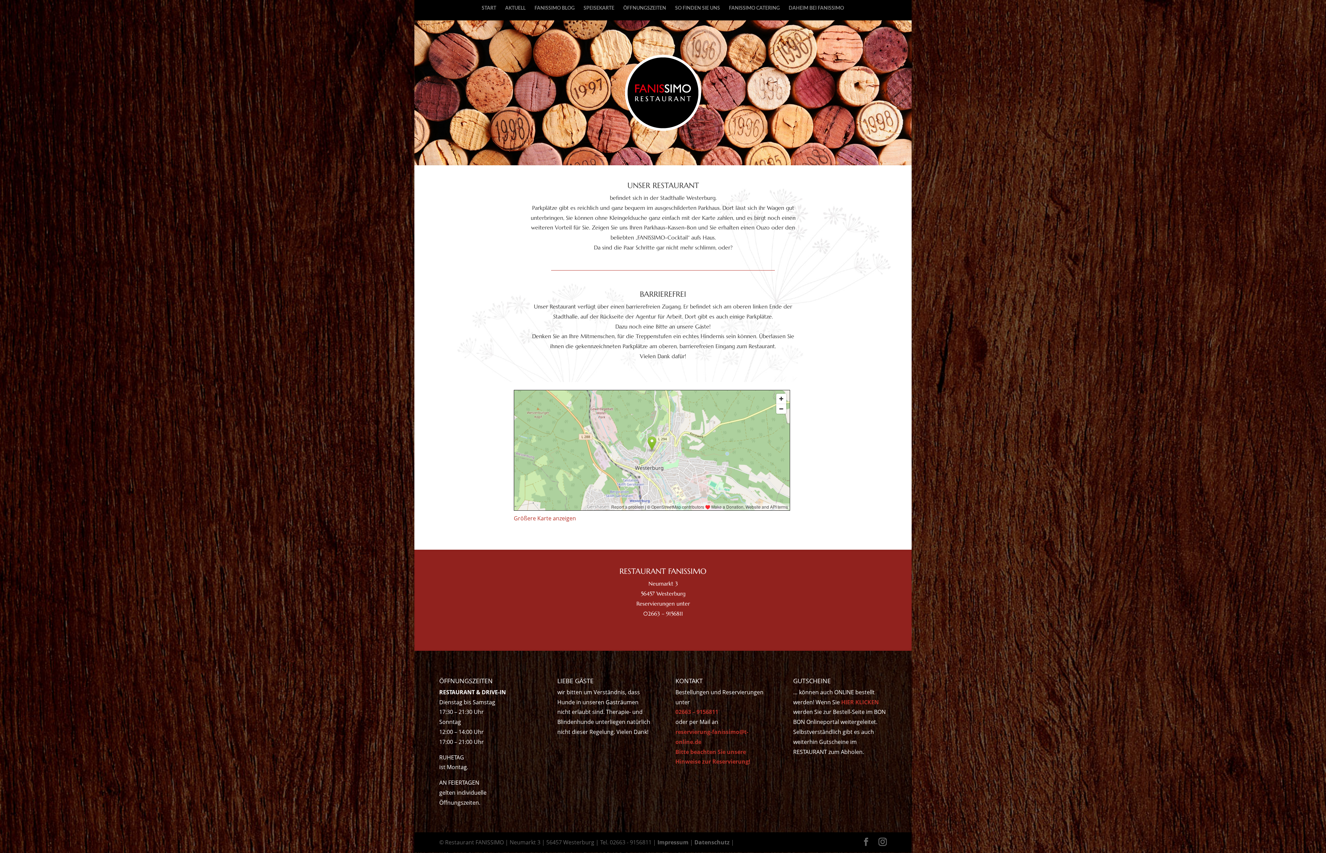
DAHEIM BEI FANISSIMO (816, 8)
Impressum (673, 842)
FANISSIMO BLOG (555, 8)
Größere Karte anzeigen (545, 518)
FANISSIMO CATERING (754, 8)
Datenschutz (712, 842)
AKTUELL (515, 8)
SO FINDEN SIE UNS (697, 8)
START (489, 8)
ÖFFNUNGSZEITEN (644, 8)
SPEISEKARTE (599, 8)
